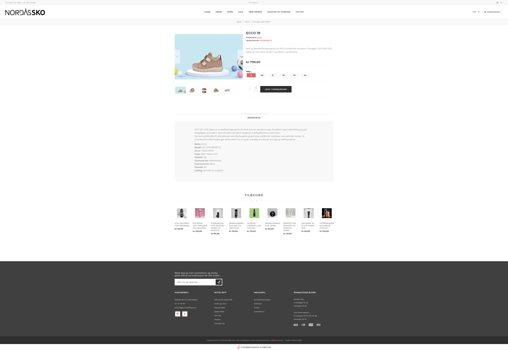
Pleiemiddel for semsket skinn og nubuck (199, 227)
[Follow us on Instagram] (177, 313)
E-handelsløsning (248, 347)
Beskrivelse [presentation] (254, 118)
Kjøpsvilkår (219, 311)
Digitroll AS (266, 347)
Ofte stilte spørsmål (223, 300)
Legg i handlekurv (276, 89)
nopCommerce (276, 340)
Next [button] (256, 200)
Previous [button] (252, 200)
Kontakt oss (219, 323)
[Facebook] (184, 313)
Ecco (259, 37)
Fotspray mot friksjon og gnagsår (182, 225)
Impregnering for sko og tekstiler (218, 225)
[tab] (254, 117)
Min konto (253, 3)
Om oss (217, 315)
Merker (217, 319)
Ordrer (257, 308)
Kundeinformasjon (262, 300)
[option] (182, 220)
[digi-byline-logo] (239, 347)
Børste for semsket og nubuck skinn (271, 227)
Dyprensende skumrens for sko (308, 225)
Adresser (258, 304)
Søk (478, 11)
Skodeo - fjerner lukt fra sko (236, 225)
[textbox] (470, 12)
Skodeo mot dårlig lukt (326, 224)
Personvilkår (219, 308)
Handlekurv (259, 311)
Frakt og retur (220, 304)
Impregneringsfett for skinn (254, 224)
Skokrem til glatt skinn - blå (290, 225)
